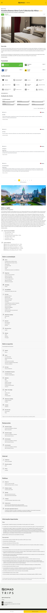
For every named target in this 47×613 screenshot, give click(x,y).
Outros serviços (4, 93)
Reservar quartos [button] (35, 611)
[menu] (45, 3)
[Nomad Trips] (7, 591)
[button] (3, 30)
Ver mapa (12, 611)
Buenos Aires (3, 8)
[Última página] (31, 180)
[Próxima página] (29, 180)
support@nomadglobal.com (8, 602)
